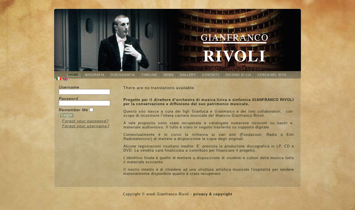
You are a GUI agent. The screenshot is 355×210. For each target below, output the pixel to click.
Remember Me (73, 110)
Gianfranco (235, 37)
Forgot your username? (86, 126)
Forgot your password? (85, 121)
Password (68, 98)
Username (69, 87)
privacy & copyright (212, 194)
